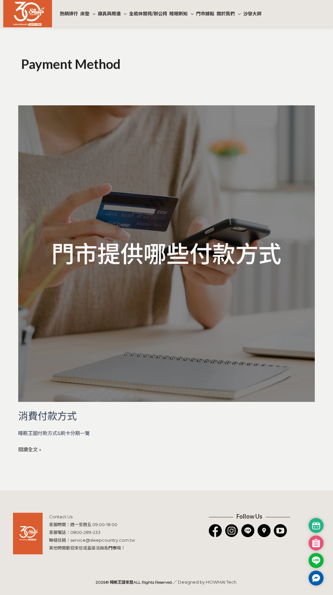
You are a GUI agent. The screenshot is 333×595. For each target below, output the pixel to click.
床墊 (84, 14)
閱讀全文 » (29, 449)
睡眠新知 (178, 14)
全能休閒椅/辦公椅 (148, 14)
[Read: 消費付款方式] (166, 253)
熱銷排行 (69, 14)
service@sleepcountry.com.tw (102, 540)
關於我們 (226, 14)
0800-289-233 (85, 532)
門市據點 (205, 14)
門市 (112, 547)
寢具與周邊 (109, 14)
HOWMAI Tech (221, 582)
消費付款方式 (47, 415)
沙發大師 (252, 14)
